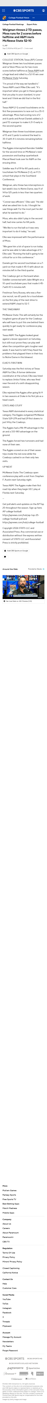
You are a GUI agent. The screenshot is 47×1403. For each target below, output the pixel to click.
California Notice (10, 1272)
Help (5, 1283)
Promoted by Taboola (35, 569)
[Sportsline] (33, 1368)
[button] (4, 10)
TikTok (5, 1304)
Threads (6, 1321)
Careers (6, 1228)
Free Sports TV (9, 1199)
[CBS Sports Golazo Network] (23, 1363)
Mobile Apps (8, 1213)
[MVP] (40, 1372)
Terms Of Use (9, 1253)
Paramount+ (8, 1237)
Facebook (7, 1312)
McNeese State (10, 78)
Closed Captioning (11, 1268)
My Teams (7, 1346)
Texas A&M (33, 70)
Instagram (7, 1308)
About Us (7, 1224)
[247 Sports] (15, 1367)
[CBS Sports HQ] (34, 1358)
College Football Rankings (13, 24)
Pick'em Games (9, 1190)
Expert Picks (32, 24)
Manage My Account (12, 1337)
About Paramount (11, 1232)
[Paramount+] (9, 1373)
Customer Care (9, 1288)
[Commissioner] (26, 1373)
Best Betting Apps (11, 1204)
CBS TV (6, 1242)
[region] (23, 587)
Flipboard (7, 1326)
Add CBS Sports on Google (17, 54)
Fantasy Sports (9, 1195)
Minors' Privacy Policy (12, 1261)
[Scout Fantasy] (17, 1379)
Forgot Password (10, 1350)
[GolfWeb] (31, 1379)
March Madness (10, 1208)
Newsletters (8, 1341)
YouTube (7, 1299)
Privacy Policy (9, 1257)
